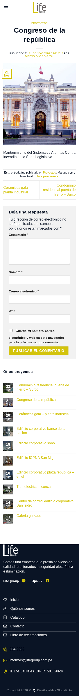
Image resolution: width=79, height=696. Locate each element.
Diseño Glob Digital (39, 56)
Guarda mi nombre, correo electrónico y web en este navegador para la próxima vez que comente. (36, 336)
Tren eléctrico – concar (34, 486)
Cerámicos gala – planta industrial (43, 414)
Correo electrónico (24, 291)
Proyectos (39, 23)
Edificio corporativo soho (35, 443)
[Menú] (6, 7)
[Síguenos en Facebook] (23, 581)
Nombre (15, 272)
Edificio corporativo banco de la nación (40, 431)
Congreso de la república (36, 400)
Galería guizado (28, 516)
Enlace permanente (46, 176)
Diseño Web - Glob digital (54, 690)
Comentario (18, 234)
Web (12, 311)
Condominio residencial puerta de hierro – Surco (59, 189)
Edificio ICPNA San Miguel (37, 458)
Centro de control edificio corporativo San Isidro (45, 503)
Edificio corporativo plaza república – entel (45, 474)
